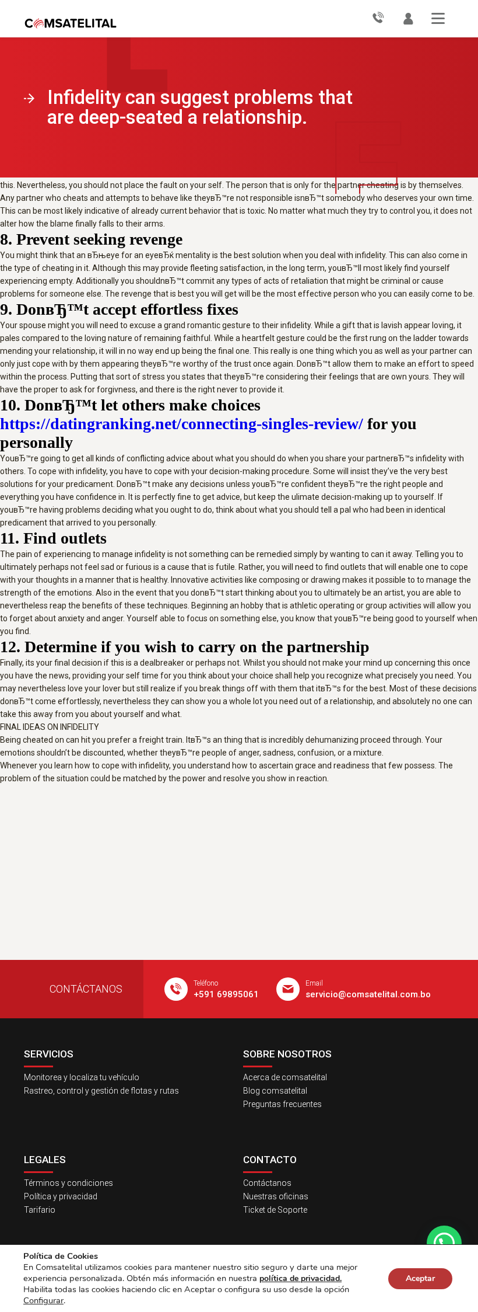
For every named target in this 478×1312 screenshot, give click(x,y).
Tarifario (39, 1209)
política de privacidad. (300, 1278)
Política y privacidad (60, 1196)
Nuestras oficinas (275, 1196)
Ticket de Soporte (275, 1209)
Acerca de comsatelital (285, 1077)
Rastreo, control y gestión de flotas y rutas (101, 1090)
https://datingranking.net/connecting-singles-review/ (181, 424)
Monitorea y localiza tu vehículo (81, 1077)
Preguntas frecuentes (282, 1104)
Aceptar (420, 1278)
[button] (444, 1243)
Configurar (43, 1300)
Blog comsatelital (275, 1090)
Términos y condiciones (68, 1183)
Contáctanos (267, 1183)
